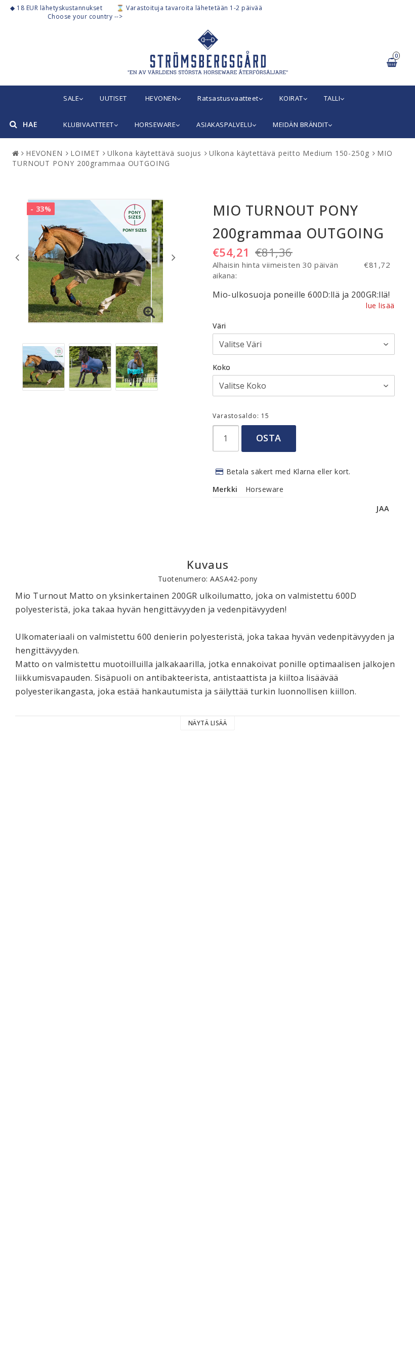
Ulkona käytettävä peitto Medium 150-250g (289, 153)
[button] (149, 312)
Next (174, 257)
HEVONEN (161, 98)
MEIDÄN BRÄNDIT (300, 124)
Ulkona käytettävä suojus (154, 153)
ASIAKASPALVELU (224, 124)
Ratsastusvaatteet (228, 98)
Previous (17, 257)
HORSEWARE (155, 124)
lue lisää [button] (380, 305)
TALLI (332, 98)
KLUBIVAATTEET (88, 124)
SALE (71, 98)
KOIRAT (291, 98)
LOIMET (85, 153)
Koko (222, 367)
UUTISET (113, 98)
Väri (219, 325)
